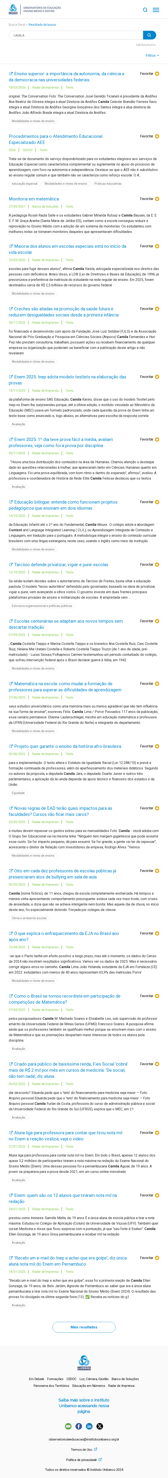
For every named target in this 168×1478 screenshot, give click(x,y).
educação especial (24, 183)
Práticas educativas (108, 183)
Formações (55, 1379)
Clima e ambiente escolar (29, 918)
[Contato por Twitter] (100, 1428)
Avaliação (18, 424)
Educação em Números (88, 1386)
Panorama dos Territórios (51, 1386)
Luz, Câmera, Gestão (94, 1379)
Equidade (18, 793)
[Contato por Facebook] (79, 1428)
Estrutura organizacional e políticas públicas (42, 606)
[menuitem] (36, 1379)
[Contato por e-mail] (68, 1428)
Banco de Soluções (125, 1379)
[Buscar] (148, 9)
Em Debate (36, 1379)
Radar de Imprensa (121, 1386)
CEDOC (71, 1379)
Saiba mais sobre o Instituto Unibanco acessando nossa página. (84, 1406)
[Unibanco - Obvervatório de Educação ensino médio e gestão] (35, 13)
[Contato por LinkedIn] (89, 1428)
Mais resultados (84, 1327)
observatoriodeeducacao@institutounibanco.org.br (84, 1439)
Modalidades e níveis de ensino (33, 121)
